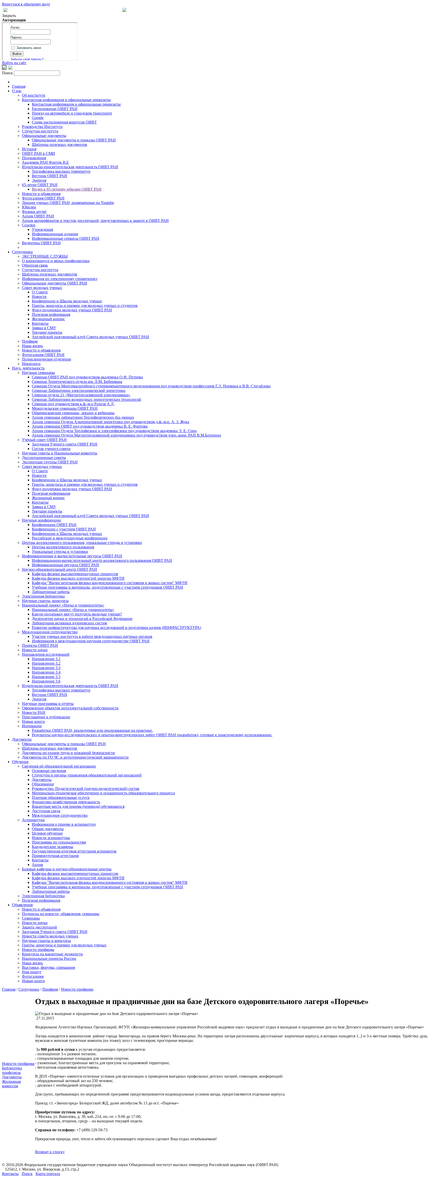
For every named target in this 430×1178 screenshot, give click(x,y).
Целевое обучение (47, 833)
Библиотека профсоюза (12, 1070)
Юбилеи (29, 207)
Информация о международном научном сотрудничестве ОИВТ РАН (91, 641)
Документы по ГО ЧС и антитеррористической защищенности (75, 757)
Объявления (22, 905)
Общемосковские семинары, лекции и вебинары (73, 413)
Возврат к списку (50, 1152)
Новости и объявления (41, 194)
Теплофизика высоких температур (61, 171)
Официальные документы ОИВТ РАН (54, 283)
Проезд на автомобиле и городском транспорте (72, 113)
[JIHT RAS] (10, 68)
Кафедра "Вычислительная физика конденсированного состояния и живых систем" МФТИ (109, 583)
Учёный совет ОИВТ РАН (44, 440)
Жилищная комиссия (11, 1083)
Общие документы (48, 829)
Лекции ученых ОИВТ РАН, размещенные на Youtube (68, 203)
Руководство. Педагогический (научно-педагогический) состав (85, 788)
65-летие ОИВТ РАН (39, 185)
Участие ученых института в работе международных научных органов (92, 636)
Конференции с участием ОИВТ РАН (64, 529)
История (29, 149)
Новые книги (33, 721)
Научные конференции (41, 520)
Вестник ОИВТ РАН (49, 176)
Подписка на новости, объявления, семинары (60, 914)
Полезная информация (51, 314)
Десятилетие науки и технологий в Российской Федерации (82, 618)
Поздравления (34, 158)
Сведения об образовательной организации (59, 766)
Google (38, 118)
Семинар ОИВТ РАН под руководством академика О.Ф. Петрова (87, 377)
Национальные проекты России (49, 958)
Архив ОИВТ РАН (38, 216)
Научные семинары (38, 372)
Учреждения (42, 229)
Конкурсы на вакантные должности (52, 954)
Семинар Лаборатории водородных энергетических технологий (86, 399)
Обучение (20, 762)
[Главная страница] (124, 10)
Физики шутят (34, 211)
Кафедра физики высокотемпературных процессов (75, 574)
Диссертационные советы (44, 457)
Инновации (32, 726)
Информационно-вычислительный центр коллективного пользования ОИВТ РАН (102, 560)
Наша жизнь (32, 346)
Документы (22, 739)
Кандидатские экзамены (52, 847)
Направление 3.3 (46, 668)
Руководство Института (42, 126)
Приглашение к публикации (46, 717)
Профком (30, 341)
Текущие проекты (47, 332)
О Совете (40, 292)
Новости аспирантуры (51, 838)
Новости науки (35, 650)
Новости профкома (38, 949)
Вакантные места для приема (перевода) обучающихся (78, 806)
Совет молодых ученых (42, 287)
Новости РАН (33, 712)
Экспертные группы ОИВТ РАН (50, 462)
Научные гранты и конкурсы (46, 940)
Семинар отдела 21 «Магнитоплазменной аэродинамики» (81, 395)
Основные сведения (49, 771)
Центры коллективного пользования (63, 547)
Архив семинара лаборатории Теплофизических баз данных (83, 417)
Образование (43, 784)
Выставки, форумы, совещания (48, 967)
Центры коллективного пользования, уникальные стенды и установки (82, 542)
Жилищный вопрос (48, 319)
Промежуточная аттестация (55, 855)
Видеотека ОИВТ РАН (41, 243)
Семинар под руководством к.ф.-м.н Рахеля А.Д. (73, 404)
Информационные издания (55, 234)
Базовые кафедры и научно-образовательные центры (66, 869)
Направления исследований (45, 654)
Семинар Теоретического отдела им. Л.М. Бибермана (77, 381)
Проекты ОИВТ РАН (40, 645)
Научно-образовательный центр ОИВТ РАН (59, 569)
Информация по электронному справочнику (60, 279)
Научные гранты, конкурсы (45, 601)
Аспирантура (33, 820)
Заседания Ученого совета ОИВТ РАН (64, 444)
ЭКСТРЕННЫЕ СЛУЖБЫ (45, 256)
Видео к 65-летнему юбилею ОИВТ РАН (67, 189)
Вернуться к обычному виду (26, 4)
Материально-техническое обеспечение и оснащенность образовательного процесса (103, 793)
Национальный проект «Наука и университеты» (63, 605)
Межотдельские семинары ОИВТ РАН (65, 408)
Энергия (39, 180)
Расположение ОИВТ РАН (54, 109)
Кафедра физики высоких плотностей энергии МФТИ (78, 578)
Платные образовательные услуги (61, 797)
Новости (39, 296)
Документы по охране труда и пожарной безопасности (68, 753)
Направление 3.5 (46, 677)
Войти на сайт (14, 63)
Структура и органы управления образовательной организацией (87, 775)
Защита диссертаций (39, 927)
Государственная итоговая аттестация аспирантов (74, 851)
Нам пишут (31, 972)
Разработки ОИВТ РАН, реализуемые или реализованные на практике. (92, 730)
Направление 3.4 (46, 672)
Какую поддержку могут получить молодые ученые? (77, 614)
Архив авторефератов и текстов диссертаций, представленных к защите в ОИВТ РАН (95, 220)
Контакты (40, 323)
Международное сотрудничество (50, 632)
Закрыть (9, 15)
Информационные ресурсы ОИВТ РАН (65, 565)
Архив (37, 864)
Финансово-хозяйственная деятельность (66, 802)
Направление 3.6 (46, 681)
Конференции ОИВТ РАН (54, 525)
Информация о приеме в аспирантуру (64, 824)
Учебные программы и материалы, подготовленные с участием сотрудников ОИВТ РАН (107, 587)
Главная (18, 86)
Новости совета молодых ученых (50, 936)
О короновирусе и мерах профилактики (56, 261)
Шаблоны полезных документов (59, 144)
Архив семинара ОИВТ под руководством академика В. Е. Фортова (90, 426)
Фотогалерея (33, 976)
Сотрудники (22, 252)
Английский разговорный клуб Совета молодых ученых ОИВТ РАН (90, 337)
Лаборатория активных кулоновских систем (69, 623)
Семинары (31, 918)
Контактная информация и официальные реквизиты (66, 100)
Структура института (40, 131)
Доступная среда (46, 811)
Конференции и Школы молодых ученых (67, 301)
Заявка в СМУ (44, 328)
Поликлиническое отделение (46, 359)
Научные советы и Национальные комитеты (59, 453)
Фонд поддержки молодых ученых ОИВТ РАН (72, 310)
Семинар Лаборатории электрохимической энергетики (78, 390)
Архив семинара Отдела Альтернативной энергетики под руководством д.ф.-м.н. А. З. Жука (110, 422)
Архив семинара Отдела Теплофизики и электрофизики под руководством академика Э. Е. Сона (114, 431)
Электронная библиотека (43, 596)
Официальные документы (44, 135)
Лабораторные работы (51, 592)
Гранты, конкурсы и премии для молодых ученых (64, 945)
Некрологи (31, 364)
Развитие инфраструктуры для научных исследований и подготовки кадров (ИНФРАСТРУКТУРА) (116, 627)
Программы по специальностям (59, 842)
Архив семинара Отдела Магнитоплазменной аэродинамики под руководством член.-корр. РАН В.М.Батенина (126, 435)
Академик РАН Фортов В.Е (45, 162)
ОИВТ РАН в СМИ (38, 153)
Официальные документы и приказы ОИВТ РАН (74, 140)
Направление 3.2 (46, 663)
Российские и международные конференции (70, 538)
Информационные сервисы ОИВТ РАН (65, 238)
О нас (17, 91)
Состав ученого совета (51, 449)
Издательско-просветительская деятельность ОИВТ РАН (70, 167)
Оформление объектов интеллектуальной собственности (70, 708)
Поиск (27, 1174)
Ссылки (28, 225)
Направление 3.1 (46, 659)
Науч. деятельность (28, 368)
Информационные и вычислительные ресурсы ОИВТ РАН (72, 556)
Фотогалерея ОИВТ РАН (43, 198)
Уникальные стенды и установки (60, 551)
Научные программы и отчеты (48, 703)
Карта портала (48, 1174)
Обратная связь (35, 265)
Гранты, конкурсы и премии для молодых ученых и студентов (85, 305)
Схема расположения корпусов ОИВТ (64, 122)
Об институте (33, 95)
